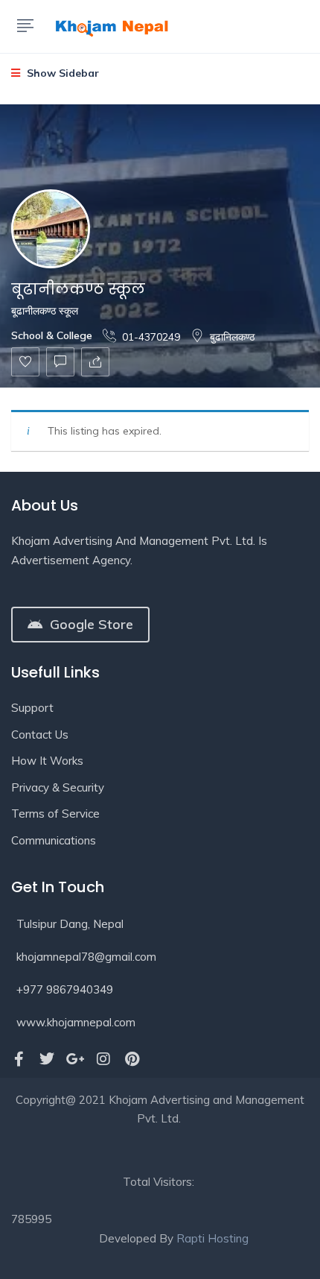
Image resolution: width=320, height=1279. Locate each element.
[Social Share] (95, 361)
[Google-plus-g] (75, 1059)
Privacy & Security (57, 787)
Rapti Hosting (212, 1238)
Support (32, 708)
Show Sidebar (61, 73)
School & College (51, 335)
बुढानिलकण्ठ (232, 337)
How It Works (47, 761)
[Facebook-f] (18, 1059)
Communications (53, 840)
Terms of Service (55, 813)
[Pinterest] (131, 1059)
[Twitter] (46, 1059)
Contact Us (39, 734)
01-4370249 (151, 337)
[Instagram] (103, 1059)
